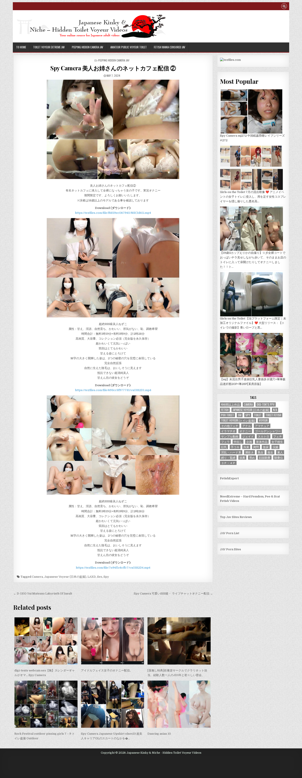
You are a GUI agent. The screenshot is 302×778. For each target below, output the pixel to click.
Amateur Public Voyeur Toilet (128, 47)
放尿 (266, 447)
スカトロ (263, 436)
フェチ (277, 436)
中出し (238, 442)
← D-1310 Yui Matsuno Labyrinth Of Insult (42, 593)
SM (239, 415)
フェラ (225, 442)
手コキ (235, 447)
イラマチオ (228, 431)
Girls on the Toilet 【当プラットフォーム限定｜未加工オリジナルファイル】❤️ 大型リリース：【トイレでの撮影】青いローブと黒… (253, 323)
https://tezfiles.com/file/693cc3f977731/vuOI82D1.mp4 (113, 390)
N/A (275, 410)
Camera (37, 576)
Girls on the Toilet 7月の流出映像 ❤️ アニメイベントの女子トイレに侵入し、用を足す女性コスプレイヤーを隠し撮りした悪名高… (253, 196)
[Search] (284, 6)
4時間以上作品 (230, 404)
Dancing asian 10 (159, 733)
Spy (106, 576)
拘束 (246, 447)
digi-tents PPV (266, 404)
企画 (249, 442)
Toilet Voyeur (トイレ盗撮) (238, 420)
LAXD (92, 576)
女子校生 (277, 442)
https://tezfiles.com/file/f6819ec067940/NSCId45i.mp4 (113, 212)
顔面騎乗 (264, 457)
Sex (99, 576)
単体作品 (262, 442)
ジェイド (248, 436)
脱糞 (242, 457)
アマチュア (262, 426)
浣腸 (275, 447)
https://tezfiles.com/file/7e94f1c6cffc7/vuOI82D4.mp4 (113, 567)
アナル (246, 426)
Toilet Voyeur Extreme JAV (49, 47)
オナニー (245, 431)
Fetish (225, 410)
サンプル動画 (229, 436)
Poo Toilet (227, 415)
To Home (21, 47)
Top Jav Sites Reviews (236, 517)
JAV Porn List (229, 533)
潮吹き (249, 452)
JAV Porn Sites (230, 549)
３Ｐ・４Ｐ (228, 463)
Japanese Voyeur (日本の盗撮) (65, 576)
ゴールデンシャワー (268, 431)
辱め (252, 457)
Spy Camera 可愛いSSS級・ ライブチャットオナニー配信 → (173, 593)
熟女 (261, 452)
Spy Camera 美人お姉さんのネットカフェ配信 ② (113, 68)
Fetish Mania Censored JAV (169, 47)
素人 (280, 452)
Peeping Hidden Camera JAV (87, 47)
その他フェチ (229, 426)
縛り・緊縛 (228, 457)
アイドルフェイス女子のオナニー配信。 (107, 670)
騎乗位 (278, 457)
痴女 (270, 452)
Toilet (258, 415)
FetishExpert (229, 478)
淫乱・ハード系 (231, 452)
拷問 (256, 447)
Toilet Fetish (273, 415)
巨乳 (224, 447)
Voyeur (263, 420)
